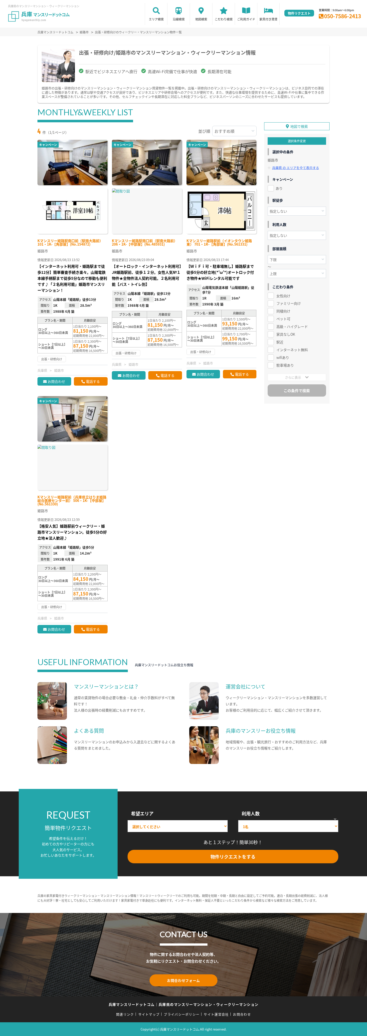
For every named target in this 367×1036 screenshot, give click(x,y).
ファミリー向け (288, 303)
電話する (93, 381)
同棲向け (283, 310)
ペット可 (283, 318)
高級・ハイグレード (292, 326)
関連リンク (125, 1014)
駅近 (279, 341)
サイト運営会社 (216, 1014)
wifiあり (282, 357)
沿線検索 (179, 19)
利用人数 (251, 813)
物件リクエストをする (232, 856)
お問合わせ (56, 381)
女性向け (283, 295)
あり (279, 188)
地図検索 (201, 19)
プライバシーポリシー (181, 1014)
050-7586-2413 (342, 16)
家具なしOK (285, 334)
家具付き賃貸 (268, 19)
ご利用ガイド (246, 19)
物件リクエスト (299, 13)
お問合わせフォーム (183, 980)
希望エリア (142, 813)
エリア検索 (156, 19)
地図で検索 (299, 126)
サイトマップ (149, 1014)
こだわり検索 (224, 19)
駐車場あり (285, 365)
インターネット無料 (292, 349)
